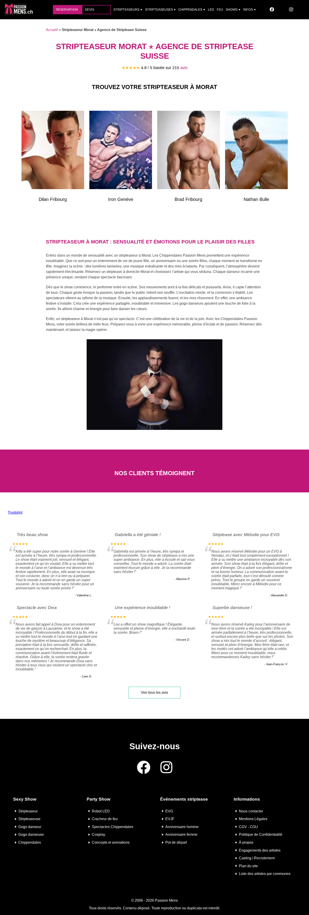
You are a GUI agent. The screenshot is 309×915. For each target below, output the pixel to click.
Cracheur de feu (105, 819)
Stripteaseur (28, 811)
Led (211, 9)
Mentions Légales (253, 819)
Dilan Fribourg (53, 199)
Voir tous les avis (154, 692)
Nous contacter (251, 811)
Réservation (67, 9)
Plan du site (248, 866)
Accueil (52, 30)
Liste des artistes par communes (264, 874)
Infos (248, 9)
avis (184, 67)
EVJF (169, 819)
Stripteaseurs (126, 9)
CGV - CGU (248, 826)
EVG (169, 811)
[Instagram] (291, 9)
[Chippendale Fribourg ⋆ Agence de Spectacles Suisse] (188, 151)
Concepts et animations (111, 842)
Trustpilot (15, 512)
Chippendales (190, 9)
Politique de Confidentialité (260, 834)
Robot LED (101, 811)
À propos (246, 842)
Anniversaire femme (181, 834)
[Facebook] (271, 9)
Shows (232, 9)
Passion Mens (166, 900)
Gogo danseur (29, 826)
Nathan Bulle (256, 199)
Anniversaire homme (182, 826)
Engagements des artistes (259, 850)
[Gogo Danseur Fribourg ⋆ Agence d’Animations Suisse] (52, 151)
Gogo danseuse (31, 834)
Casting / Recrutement (257, 858)
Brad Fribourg (188, 199)
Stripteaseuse (29, 819)
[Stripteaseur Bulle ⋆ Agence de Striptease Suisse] (256, 151)
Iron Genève (120, 199)
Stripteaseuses (159, 9)
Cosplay (98, 834)
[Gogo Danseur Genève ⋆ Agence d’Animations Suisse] (120, 151)
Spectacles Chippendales (112, 826)
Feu (220, 9)
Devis (89, 9)
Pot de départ (176, 842)
